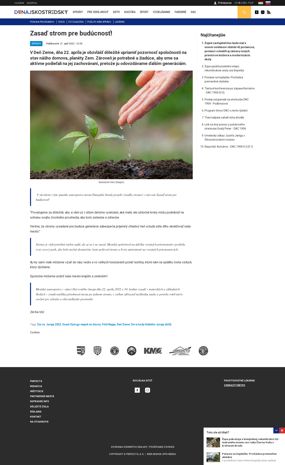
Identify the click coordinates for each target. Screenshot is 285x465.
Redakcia (36, 386)
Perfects (36, 381)
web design (154, 454)
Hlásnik (19, 3)
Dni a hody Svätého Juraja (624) (151, 324)
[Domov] (41, 12)
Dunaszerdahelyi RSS (268, 12)
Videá (61, 22)
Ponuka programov (42, 22)
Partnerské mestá (42, 396)
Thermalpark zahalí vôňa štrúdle (224, 117)
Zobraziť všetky (234, 385)
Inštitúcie (36, 391)
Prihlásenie (225, 2)
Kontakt (35, 416)
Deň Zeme (123, 324)
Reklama (35, 411)
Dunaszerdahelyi (256, 12)
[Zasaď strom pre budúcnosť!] (268, 3)
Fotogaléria (76, 22)
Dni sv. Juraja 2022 (49, 324)
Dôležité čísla (39, 406)
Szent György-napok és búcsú (81, 324)
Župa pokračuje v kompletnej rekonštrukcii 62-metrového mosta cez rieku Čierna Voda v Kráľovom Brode (250, 442)
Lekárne (120, 22)
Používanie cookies (161, 447)
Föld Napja (109, 324)
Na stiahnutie (39, 421)
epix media (169, 454)
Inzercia (32, 3)
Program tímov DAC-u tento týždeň (226, 110)
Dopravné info (39, 401)
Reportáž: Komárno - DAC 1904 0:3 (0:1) (229, 146)
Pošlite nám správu (99, 22)
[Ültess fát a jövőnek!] (260, 3)
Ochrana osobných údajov (129, 447)
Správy (36, 43)
